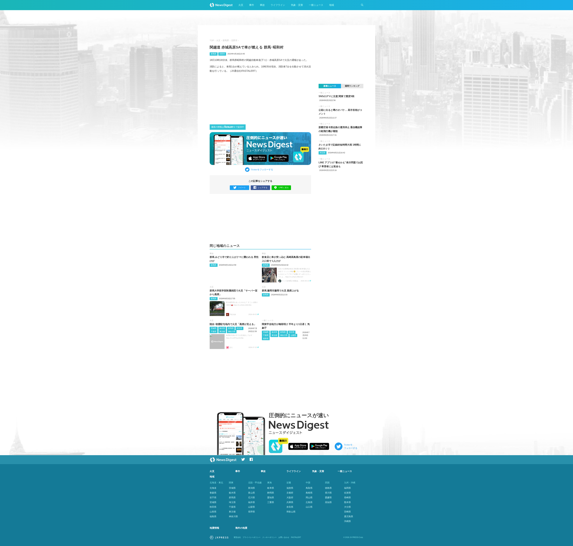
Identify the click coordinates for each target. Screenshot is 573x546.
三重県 (270, 502)
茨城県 (213, 328)
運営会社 (237, 537)
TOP (212, 40)
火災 (240, 5)
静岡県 (270, 492)
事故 (262, 5)
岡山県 (309, 497)
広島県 (309, 502)
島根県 (309, 492)
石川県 (251, 497)
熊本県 (347, 502)
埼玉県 (239, 328)
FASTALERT (296, 537)
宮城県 (213, 502)
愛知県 (270, 497)
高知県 (328, 502)
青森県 (213, 492)
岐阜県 (270, 488)
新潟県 (251, 488)
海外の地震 (241, 528)
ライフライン (278, 5)
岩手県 (213, 497)
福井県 (251, 502)
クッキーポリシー (269, 537)
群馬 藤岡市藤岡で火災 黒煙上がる (280, 290)
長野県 (265, 339)
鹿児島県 (348, 516)
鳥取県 (309, 488)
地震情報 (214, 528)
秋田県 (213, 507)
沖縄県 (347, 521)
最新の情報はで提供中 (227, 127)
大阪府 (289, 497)
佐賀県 (347, 492)
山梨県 (293, 335)
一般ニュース (316, 5)
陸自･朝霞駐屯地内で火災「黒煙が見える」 (233, 324)
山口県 (309, 507)
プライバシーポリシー (252, 537)
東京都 (222, 331)
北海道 (213, 488)
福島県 (213, 516)
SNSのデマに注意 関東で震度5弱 (336, 96)
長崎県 (347, 497)
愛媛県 (328, 497)
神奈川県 (231, 331)
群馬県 (226, 40)
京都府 (289, 492)
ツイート (242, 187)
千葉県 (213, 331)
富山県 (251, 492)
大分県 (347, 507)
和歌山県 (290, 511)
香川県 (328, 492)
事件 (251, 5)
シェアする (262, 187)
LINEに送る (284, 187)
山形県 (213, 511)
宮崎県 (347, 511)
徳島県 (328, 488)
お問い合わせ (283, 537)
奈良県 (289, 507)
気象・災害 (297, 5)
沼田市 (234, 40)
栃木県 (222, 328)
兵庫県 (289, 502)
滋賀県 (289, 488)
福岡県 (347, 488)
